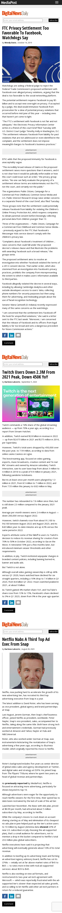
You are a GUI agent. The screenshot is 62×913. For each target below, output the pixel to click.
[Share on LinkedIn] (11, 335)
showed (44, 826)
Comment (8, 343)
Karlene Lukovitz (12, 382)
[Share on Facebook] (5, 335)
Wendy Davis (10, 42)
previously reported (16, 783)
